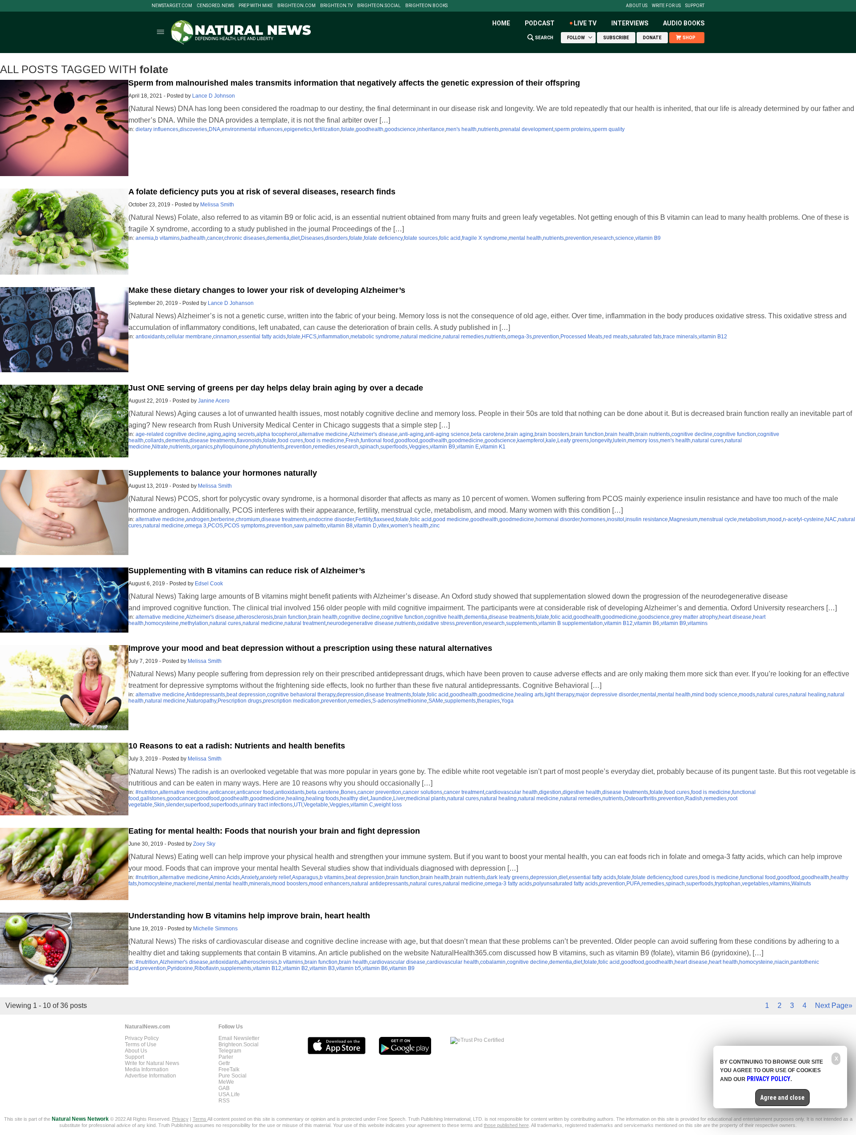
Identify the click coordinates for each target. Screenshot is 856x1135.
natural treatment (304, 623)
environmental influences (252, 129)
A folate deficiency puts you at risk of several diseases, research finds (261, 191)
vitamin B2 (295, 968)
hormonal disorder (557, 519)
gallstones (152, 798)
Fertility (363, 519)
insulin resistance (647, 519)
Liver (399, 798)
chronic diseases (244, 238)
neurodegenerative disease (360, 623)
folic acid (450, 238)
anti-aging (411, 434)
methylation (194, 623)
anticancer (222, 792)
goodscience (400, 129)
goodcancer (181, 798)
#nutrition (147, 792)
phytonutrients (267, 447)
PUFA (633, 883)
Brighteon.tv (336, 6)
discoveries (193, 129)
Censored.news (215, 6)
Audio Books (683, 23)
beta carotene (487, 434)
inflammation (333, 336)
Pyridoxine (180, 968)
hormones (593, 519)
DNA (214, 129)
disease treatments (212, 440)
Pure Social (232, 1076)
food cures (290, 440)
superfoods (393, 447)
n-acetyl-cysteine (803, 519)
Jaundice (381, 798)
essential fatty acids (262, 336)
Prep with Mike (256, 6)
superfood (197, 805)
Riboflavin (206, 968)
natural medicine (421, 336)
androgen (198, 519)
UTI (298, 805)
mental (648, 694)
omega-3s (519, 336)
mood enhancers (329, 883)
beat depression (246, 694)
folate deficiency (383, 238)
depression (350, 694)
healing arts (529, 694)
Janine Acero (214, 401)
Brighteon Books (426, 6)
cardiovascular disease (397, 962)
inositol (615, 519)
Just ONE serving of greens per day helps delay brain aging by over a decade (275, 387)
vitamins (697, 623)
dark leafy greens (508, 877)
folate (347, 129)
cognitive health (444, 617)
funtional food (377, 440)
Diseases (312, 238)
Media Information (147, 1069)
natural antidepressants (379, 883)
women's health (409, 525)
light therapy (559, 694)
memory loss (643, 440)
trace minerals (680, 336)
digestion (550, 792)
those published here (506, 1125)
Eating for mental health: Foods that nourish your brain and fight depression (274, 831)
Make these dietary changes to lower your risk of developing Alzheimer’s (266, 290)
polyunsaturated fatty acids (565, 883)
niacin (781, 962)
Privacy (180, 1119)
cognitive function (735, 434)
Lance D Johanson (231, 303)
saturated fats (645, 336)
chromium (248, 519)
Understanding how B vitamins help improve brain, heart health (249, 915)
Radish (694, 798)
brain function (587, 434)
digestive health (582, 792)
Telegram (229, 1051)
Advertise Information (150, 1076)
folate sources (421, 238)
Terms (200, 1119)
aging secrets (238, 434)
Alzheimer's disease (373, 434)
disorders (336, 238)
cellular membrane (189, 336)
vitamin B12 (713, 336)
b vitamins (167, 238)
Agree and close (782, 1097)
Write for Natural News (152, 1063)
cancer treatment (464, 792)
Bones (348, 792)
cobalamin (493, 962)
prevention (578, 238)
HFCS (309, 336)
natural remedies (463, 336)
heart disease (735, 617)
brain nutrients (652, 434)
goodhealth (369, 129)
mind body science (714, 694)
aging (214, 434)
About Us (636, 6)
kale (551, 440)
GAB (224, 1088)
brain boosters (552, 434)
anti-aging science (447, 434)
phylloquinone (231, 447)
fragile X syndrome (484, 238)
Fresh (352, 440)
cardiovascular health (512, 792)
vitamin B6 (646, 623)
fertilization (326, 129)
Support (694, 6)
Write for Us (666, 6)
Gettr (224, 1063)
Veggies (418, 447)
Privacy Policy (142, 1038)
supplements (521, 623)
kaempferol (530, 440)
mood (775, 519)
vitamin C (361, 805)
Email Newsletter (238, 1038)
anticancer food (255, 792)
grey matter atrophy (694, 617)
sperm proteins (573, 129)
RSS (224, 1101)
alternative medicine (323, 434)
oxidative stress (436, 623)
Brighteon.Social (379, 6)
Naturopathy (201, 701)
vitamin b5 (348, 968)
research (603, 238)
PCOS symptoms (244, 525)
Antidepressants (205, 694)
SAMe (435, 701)
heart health (723, 962)
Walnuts (801, 883)
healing (295, 798)
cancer (215, 238)
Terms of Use (140, 1044)
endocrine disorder (331, 519)
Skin (159, 805)
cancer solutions (422, 792)
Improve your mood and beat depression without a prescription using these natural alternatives (310, 648)
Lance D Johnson (213, 96)
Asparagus (305, 877)
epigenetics (298, 129)
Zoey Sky (204, 844)
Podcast (540, 23)
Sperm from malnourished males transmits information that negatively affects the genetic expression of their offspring (354, 82)
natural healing (808, 694)
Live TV (585, 23)
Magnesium (683, 519)
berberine (223, 519)
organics (202, 447)
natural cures (708, 440)
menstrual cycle (718, 519)
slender (175, 805)
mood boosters (290, 883)
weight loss (388, 805)
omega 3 (195, 525)
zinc (435, 525)
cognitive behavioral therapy (301, 694)
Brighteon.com (296, 6)
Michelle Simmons (215, 928)
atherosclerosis (254, 617)
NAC (831, 519)
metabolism (752, 519)
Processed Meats (581, 336)
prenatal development (526, 129)
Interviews (629, 23)
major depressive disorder (607, 694)
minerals (259, 883)
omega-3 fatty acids (508, 883)
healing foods (322, 798)
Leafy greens (573, 440)
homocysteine (162, 623)
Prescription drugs (240, 701)
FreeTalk (228, 1069)
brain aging (519, 434)
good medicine (451, 519)
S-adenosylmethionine (399, 701)
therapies (488, 701)
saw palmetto (310, 525)
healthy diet (354, 798)
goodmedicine (466, 440)
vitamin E (468, 447)
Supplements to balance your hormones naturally (222, 473)
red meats (616, 336)
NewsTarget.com (172, 6)
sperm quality (608, 129)
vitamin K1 (493, 447)
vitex (383, 525)
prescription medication (291, 701)
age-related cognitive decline (171, 434)
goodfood (406, 440)
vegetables (755, 883)
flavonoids (249, 440)
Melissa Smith (217, 205)
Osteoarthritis (641, 798)
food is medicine (324, 440)
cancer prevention (379, 792)
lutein (619, 440)
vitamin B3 (322, 968)
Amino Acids (225, 877)
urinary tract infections (265, 805)
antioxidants (150, 336)
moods (747, 694)
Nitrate (160, 447)
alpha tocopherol (276, 434)
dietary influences (157, 129)
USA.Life (229, 1094)
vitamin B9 (648, 238)
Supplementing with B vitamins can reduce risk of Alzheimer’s (246, 570)
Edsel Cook (209, 583)
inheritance (430, 129)
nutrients (488, 129)
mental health (525, 238)
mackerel (184, 883)
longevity (601, 440)
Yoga (507, 701)
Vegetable (316, 805)
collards (154, 440)
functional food (758, 877)
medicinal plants (426, 798)
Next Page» (833, 1005)
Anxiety (250, 877)
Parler (225, 1057)
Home (501, 23)
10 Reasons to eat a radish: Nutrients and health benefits (236, 745)
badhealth (193, 238)
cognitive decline (691, 434)
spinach (369, 447)
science (624, 238)
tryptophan (728, 883)
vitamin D (365, 525)
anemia (145, 238)
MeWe (226, 1082)
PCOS (215, 525)
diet (295, 238)
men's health (461, 129)
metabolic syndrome (374, 336)
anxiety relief (275, 877)
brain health (619, 434)
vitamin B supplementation (571, 623)
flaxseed (384, 519)
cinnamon (225, 336)
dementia (278, 238)
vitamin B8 (340, 525)
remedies (324, 447)
